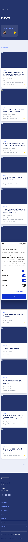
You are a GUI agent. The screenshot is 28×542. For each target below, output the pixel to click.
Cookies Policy (11, 538)
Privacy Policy (19, 538)
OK (14, 296)
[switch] (24, 275)
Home (2, 9)
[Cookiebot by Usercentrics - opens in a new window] (19, 244)
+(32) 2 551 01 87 (5, 490)
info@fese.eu (4, 488)
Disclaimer (3, 538)
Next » (24, 464)
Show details (19, 291)
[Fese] (5, 479)
